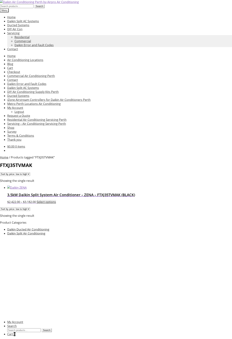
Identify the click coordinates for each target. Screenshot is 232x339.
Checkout (13, 72)
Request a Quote (18, 116)
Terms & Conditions (20, 136)
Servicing (13, 33)
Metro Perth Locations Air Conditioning (34, 104)
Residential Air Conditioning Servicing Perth (37, 120)
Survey (11, 132)
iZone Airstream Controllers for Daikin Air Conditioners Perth (49, 100)
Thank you (14, 140)
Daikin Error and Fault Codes (34, 45)
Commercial (22, 41)
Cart (10, 68)
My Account (15, 108)
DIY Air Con (14, 29)
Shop (10, 128)
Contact (12, 49)
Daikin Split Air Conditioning (26, 233)
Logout (19, 112)
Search (39, 6)
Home (11, 17)
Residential (22, 37)
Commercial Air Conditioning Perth (31, 76)
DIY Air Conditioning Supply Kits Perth (33, 92)
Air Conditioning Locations (25, 60)
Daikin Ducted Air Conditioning (28, 229)
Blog (10, 64)
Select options (46, 202)
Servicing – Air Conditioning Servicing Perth (36, 124)
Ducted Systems (18, 25)
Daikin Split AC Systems (23, 21)
